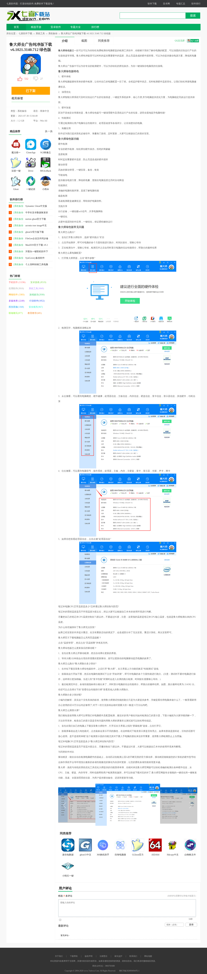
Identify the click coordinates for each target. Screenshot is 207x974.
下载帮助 (74, 956)
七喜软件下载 (25, 33)
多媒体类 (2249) (17, 301)
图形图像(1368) (16, 307)
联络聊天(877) (16, 313)
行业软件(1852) (37, 301)
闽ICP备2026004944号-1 (129, 971)
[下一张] (162, 805)
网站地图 (148, 956)
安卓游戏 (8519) (38, 282)
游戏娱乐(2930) (37, 294)
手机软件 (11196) (17, 282)
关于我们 (59, 956)
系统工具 (40, 33)
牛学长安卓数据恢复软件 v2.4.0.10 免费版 (36, 212)
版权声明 (89, 956)
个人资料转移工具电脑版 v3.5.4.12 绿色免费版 (36, 264)
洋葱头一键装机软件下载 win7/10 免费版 (36, 251)
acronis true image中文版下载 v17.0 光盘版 (36, 225)
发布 (191, 924)
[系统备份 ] (18, 206)
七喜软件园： (13, 3)
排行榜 (95, 27)
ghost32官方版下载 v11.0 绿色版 (34, 232)
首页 (16, 27)
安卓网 (166, 3)
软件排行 (196, 3)
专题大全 (75, 27)
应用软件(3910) (16, 288)
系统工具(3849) (36, 288)
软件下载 (152, 3)
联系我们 (133, 956)
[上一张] (93, 805)
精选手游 (36, 27)
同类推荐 (104, 40)
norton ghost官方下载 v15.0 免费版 (35, 219)
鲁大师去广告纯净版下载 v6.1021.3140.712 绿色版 (86, 33)
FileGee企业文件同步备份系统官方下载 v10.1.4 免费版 (37, 238)
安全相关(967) (36, 307)
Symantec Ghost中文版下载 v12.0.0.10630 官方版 (36, 206)
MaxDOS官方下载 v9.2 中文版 (36, 245)
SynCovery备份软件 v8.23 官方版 (35, 258)
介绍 (65, 40)
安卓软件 (56, 27)
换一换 (49, 131)
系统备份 (53, 33)
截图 (84, 40)
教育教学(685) (35, 313)
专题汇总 (180, 3)
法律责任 (103, 956)
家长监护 (118, 956)
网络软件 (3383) (17, 294)
